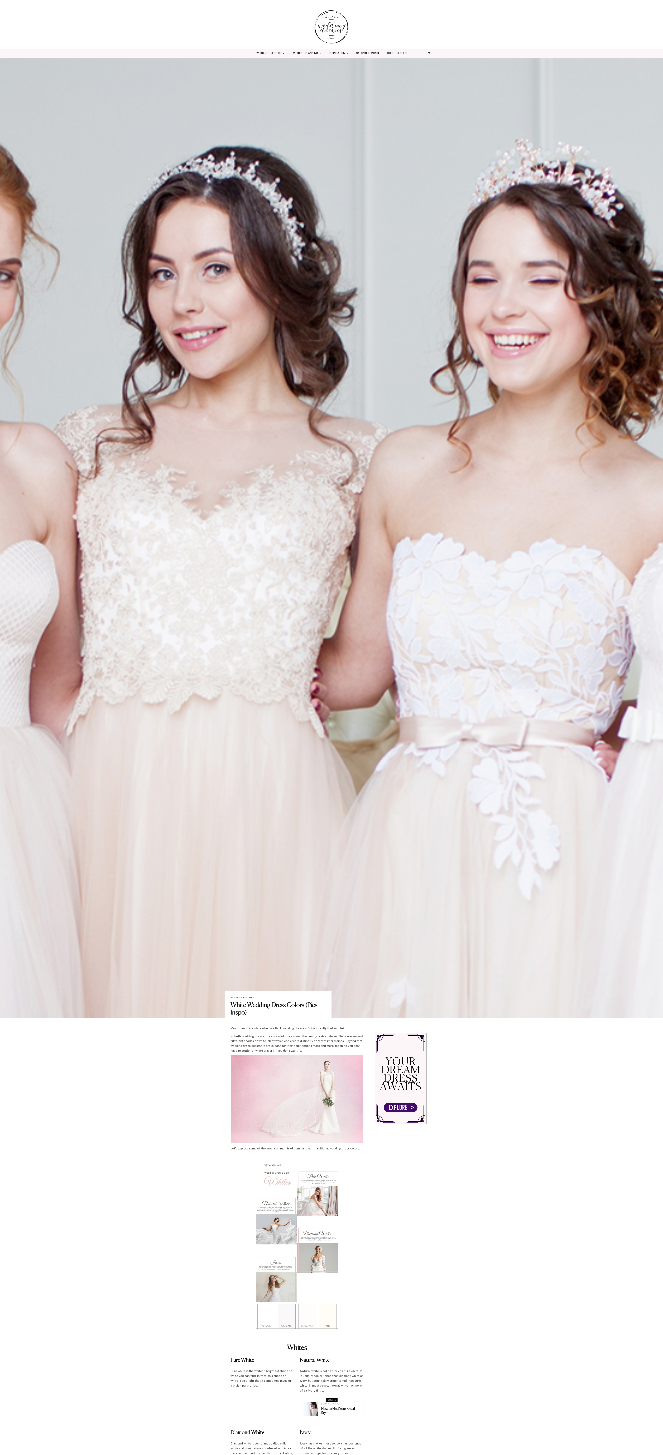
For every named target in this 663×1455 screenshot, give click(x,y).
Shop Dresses (397, 53)
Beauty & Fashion (331, 1404)
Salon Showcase (368, 53)
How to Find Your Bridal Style (338, 1411)
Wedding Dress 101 (269, 53)
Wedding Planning (305, 53)
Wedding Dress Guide (242, 997)
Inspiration (337, 53)
